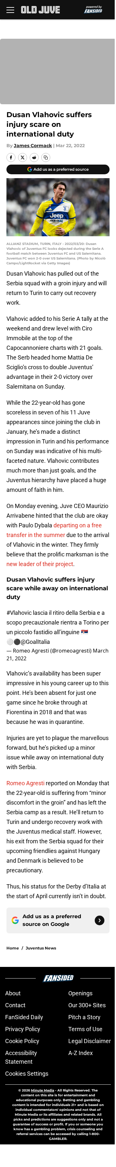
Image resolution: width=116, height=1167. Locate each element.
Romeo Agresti (25, 783)
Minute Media (42, 1090)
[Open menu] (10, 10)
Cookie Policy (22, 1041)
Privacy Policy (22, 1029)
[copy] (45, 157)
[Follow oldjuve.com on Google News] (99, 920)
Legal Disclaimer (89, 1041)
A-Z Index (80, 1053)
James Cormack (33, 145)
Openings (80, 993)
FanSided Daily (24, 1017)
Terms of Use (85, 1029)
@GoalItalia (35, 641)
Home (12, 948)
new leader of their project (39, 564)
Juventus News (41, 948)
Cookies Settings (26, 1073)
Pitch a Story (84, 1017)
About (13, 993)
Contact (15, 1005)
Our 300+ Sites (87, 1005)
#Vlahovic (19, 612)
